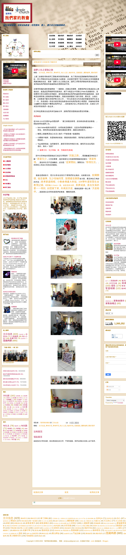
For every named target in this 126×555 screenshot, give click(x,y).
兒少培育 (52, 46)
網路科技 (16, 530)
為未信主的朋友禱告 (9, 291)
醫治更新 (108, 182)
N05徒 (18, 428)
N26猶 (8, 439)
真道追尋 (67, 528)
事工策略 (6, 97)
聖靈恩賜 (65, 530)
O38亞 (14, 414)
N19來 (14, 436)
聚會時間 (108, 211)
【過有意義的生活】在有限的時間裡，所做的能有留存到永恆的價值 (15, 149)
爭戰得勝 (13, 528)
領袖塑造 (30, 536)
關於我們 (61, 35)
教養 (50, 526)
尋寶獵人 (48, 185)
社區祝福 (77, 528)
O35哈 (21, 412)
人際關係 (62, 518)
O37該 (8, 414)
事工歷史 (6, 106)
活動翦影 (79, 72)
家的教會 (52, 43)
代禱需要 (6, 81)
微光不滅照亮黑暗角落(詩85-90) (13, 374)
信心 (6, 180)
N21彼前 (5, 437)
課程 (20, 533)
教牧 (45, 526)
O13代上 (19, 401)
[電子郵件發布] (66, 422)
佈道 (76, 518)
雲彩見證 (70, 43)
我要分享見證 (7, 83)
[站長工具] (117, 337)
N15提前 (17, 434)
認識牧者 (23, 338)
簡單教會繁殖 (110, 154)
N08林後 (18, 430)
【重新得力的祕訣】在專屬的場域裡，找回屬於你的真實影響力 (15, 139)
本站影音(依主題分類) (112, 157)
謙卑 (28, 533)
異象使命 (6, 94)
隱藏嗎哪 (7, 340)
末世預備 (113, 283)
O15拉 (11, 403)
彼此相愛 (63, 523)
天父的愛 (119, 521)
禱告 (113, 285)
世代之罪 (108, 225)
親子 (111, 530)
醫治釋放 (56, 533)
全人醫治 (70, 46)
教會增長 (15, 526)
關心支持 (6, 103)
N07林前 (9, 430)
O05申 (8, 398)
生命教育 (36, 528)
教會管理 (39, 526)
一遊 (59, 185)
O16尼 (18, 403)
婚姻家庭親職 (110, 172)
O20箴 (25, 405)
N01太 (6, 425)
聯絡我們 (70, 35)
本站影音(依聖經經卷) (112, 160)
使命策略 (52, 35)
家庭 (8, 523)
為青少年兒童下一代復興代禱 (12, 256)
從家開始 (71, 162)
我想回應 (6, 80)
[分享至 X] (74, 423)
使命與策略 (117, 243)
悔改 (105, 523)
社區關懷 (79, 43)
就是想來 (66, 185)
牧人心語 (64, 72)
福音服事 (42, 178)
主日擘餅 (8, 168)
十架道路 (34, 521)
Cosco (54, 185)
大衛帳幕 (61, 46)
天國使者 (88, 521)
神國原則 (98, 528)
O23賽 (24, 407)
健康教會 (5, 521)
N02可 (16, 426)
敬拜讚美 (8, 165)
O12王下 (11, 401)
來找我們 (108, 214)
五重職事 (55, 518)
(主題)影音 (45, 62)
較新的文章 (38, 492)
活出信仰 (110, 526)
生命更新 (46, 528)
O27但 (5, 411)
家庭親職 (61, 43)
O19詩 (16, 405)
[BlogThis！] (72, 423)
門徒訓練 (76, 533)
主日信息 (42, 72)
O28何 (11, 411)
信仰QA (99, 518)
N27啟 (14, 439)
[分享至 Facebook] (76, 423)
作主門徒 (6, 195)
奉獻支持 (54, 62)
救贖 (8, 526)
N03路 (24, 425)
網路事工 (6, 530)
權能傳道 (102, 526)
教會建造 (23, 526)
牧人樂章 (52, 39)
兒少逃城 (6, 119)
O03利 (18, 396)
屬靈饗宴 (70, 39)
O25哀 (16, 409)
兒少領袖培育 (56, 178)
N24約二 (20, 437)
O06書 (14, 398)
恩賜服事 (114, 281)
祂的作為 (72, 72)
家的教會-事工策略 (17, 238)
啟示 (107, 280)
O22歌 (17, 407)
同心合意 (43, 521)
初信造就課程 (110, 202)
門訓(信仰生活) (110, 188)
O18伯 (7, 405)
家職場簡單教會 (10, 176)
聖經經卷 (57, 530)
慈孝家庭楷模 (48, 181)
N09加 (25, 430)
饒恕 (40, 536)
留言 (109, 390)
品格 (50, 521)
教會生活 (31, 526)
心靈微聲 (8, 161)
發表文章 (111, 386)
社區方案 (6, 112)
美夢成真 (80, 185)
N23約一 (12, 437)
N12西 (19, 432)
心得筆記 (73, 523)
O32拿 (5, 412)
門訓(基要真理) (110, 185)
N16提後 (24, 434)
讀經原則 (35, 533)
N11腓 (14, 432)
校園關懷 (6, 115)
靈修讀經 (79, 39)
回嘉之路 (74, 155)
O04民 (25, 396)
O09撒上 (9, 400)
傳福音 (13, 521)
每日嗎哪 (108, 163)
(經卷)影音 (37, 62)
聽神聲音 (96, 530)
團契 (63, 521)
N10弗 (7, 432)
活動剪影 (108, 208)
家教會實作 (119, 300)
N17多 (7, 436)
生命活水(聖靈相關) (112, 179)
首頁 (66, 492)
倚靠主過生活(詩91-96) (10, 371)
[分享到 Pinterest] (78, 423)
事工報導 (6, 100)
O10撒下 (19, 399)
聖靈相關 (110, 288)
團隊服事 (87, 72)
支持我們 (79, 35)
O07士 (21, 398)
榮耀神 (95, 526)
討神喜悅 (5, 533)
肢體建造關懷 (72, 178)
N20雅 (23, 436)
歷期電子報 (109, 205)
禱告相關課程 (110, 175)
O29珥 (17, 411)
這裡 (72, 185)
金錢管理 (66, 533)
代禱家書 (21, 334)
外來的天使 (67, 188)
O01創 (6, 395)
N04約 (9, 428)
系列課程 (61, 39)
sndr (92, 541)
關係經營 (89, 533)
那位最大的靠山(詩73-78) (11, 382)
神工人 (114, 528)
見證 (106, 530)
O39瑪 (20, 414)
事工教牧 (8, 187)
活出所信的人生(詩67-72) (11, 385)
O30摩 (23, 411)
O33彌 (11, 412)
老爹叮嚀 (13, 338)
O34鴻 (16, 412)
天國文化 (97, 521)
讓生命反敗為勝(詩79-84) (11, 379)
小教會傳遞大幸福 (67, 181)
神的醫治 (8, 183)
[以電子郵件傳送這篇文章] (70, 423)
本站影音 (78, 526)
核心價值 (86, 526)
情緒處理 (111, 523)
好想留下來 (53, 188)
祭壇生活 (91, 162)
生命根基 (55, 528)
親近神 (118, 530)
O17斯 (25, 403)
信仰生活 (79, 46)
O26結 (22, 409)
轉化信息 (45, 533)
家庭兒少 (42, 158)
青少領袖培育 (110, 169)
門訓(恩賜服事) (110, 191)
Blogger (105, 541)
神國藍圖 (106, 528)
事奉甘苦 (49, 72)
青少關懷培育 (15, 536)
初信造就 (24, 521)
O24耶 (9, 409)
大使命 (81, 521)
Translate (120, 403)
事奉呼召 (57, 72)
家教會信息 (108, 301)
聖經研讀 (45, 530)
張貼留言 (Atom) (69, 498)
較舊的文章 (94, 492)
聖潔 (123, 286)
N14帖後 (9, 434)
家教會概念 (111, 303)
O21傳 (9, 407)
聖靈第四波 (87, 530)
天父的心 (107, 521)
